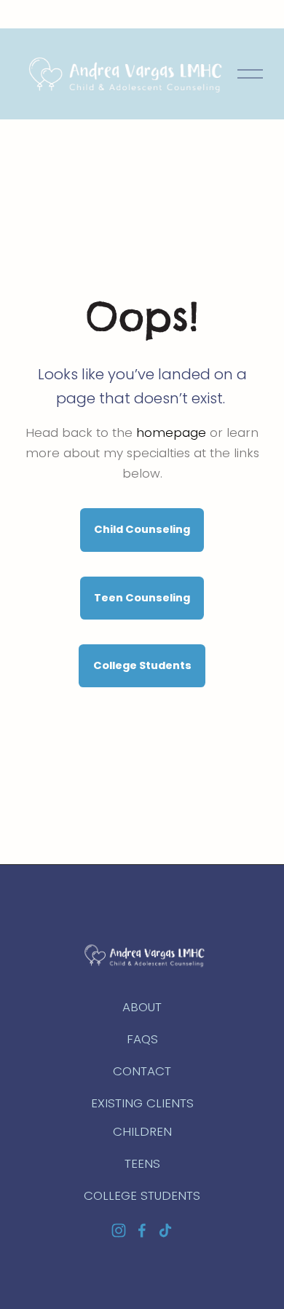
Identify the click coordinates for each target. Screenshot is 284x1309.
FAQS (142, 1039)
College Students (142, 665)
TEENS (142, 1163)
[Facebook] (142, 1230)
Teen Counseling (142, 597)
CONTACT (142, 1071)
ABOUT (142, 1007)
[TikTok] (165, 1230)
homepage (171, 432)
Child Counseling (142, 529)
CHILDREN (142, 1131)
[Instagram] (118, 1230)
